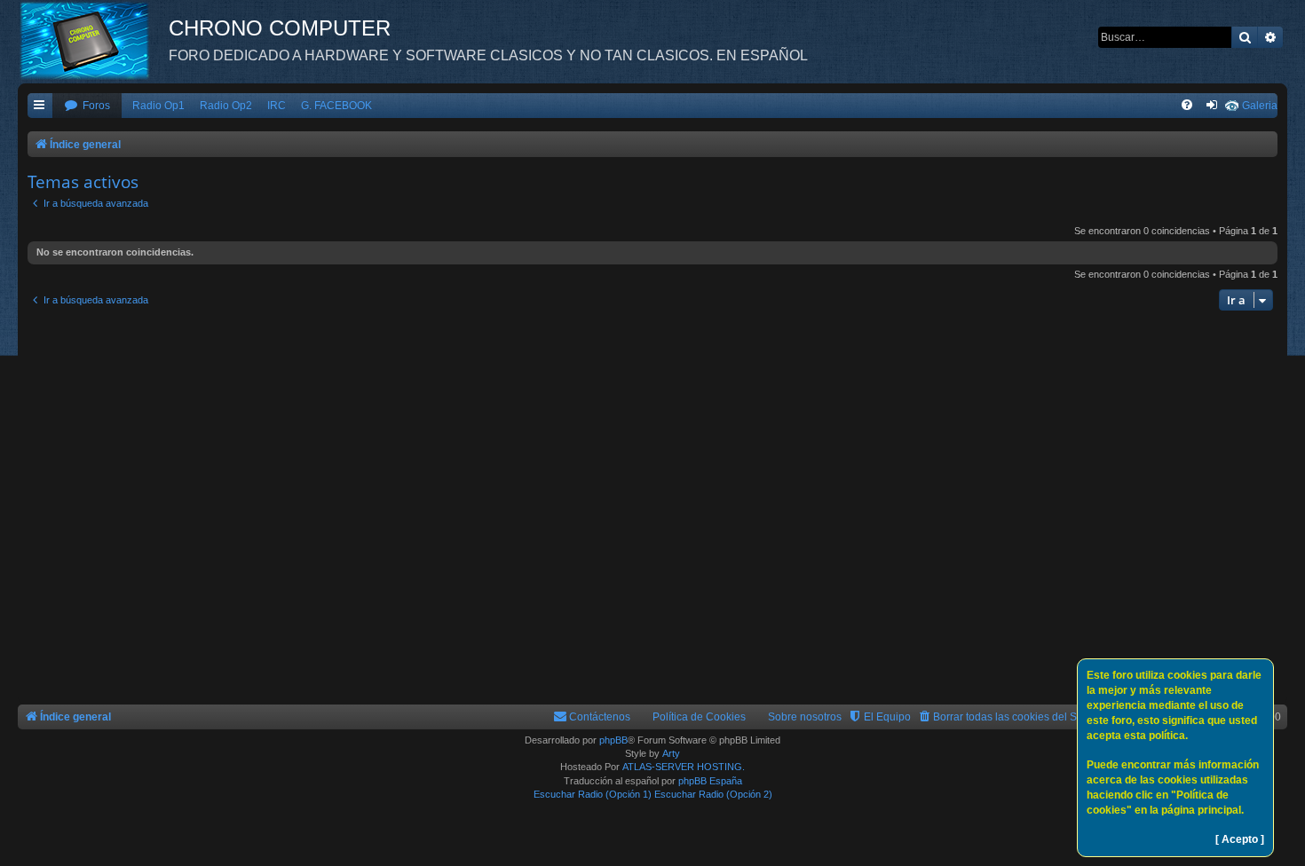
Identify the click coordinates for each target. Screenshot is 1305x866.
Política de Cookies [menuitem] (699, 717)
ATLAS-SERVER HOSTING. (683, 766)
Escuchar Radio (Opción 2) (713, 794)
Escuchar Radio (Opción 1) (593, 794)
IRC (276, 105)
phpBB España (710, 780)
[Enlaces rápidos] (40, 106)
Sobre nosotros (805, 717)
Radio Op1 (158, 105)
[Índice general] (93, 40)
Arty (671, 753)
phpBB (613, 740)
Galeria (1259, 105)
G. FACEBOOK (336, 105)
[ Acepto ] (1239, 839)
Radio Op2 (226, 105)
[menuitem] (87, 106)
